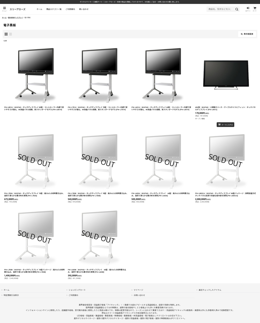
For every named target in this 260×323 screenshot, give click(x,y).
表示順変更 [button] (248, 34)
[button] (4, 9)
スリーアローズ (17, 9)
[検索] (236, 9)
